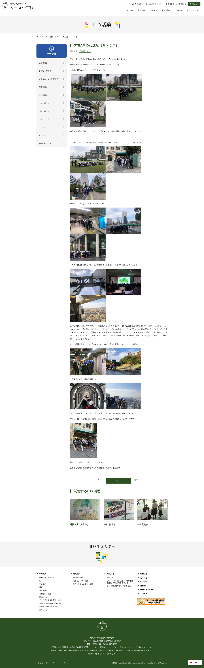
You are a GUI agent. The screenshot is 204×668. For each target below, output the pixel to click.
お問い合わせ (192, 10)
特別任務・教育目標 (46, 578)
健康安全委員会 (45, 71)
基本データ (43, 590)
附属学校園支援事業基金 (48, 607)
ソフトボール (44, 103)
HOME (130, 10)
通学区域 (110, 578)
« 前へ (100, 480)
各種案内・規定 (45, 594)
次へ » (136, 480)
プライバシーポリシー (61, 663)
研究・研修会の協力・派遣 (83, 584)
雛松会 (183, 4)
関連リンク (43, 597)
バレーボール (44, 111)
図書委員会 (43, 87)
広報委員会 (43, 63)
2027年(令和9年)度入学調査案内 (119, 586)
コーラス (42, 127)
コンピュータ (44, 119)
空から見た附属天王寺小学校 (50, 600)
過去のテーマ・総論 (80, 581)
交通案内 (195, 4)
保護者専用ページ (154, 4)
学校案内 (141, 10)
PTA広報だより (45, 143)
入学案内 (178, 10)
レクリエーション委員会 (48, 79)
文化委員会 (43, 95)
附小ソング (43, 610)
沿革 (41, 581)
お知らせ (42, 135)
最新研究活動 (78, 578)
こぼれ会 (171, 4)
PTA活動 (138, 4)
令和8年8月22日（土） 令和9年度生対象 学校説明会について (120, 582)
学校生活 (153, 10)
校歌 (41, 587)
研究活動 (166, 10)
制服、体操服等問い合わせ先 (50, 603)
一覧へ (118, 481)
